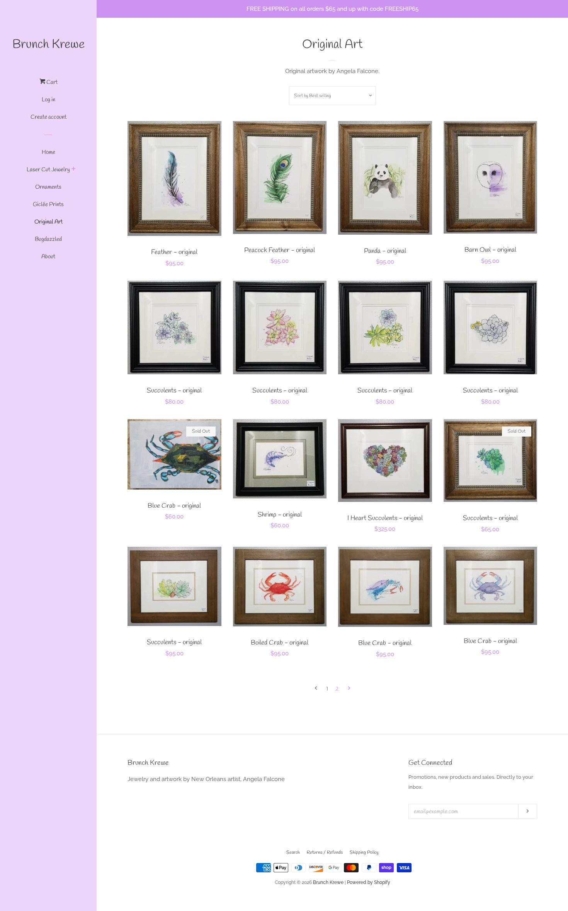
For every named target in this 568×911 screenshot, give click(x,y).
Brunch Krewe (48, 45)
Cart (51, 82)
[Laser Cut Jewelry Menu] (73, 170)
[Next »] (349, 689)
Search (293, 853)
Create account (48, 117)
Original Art (48, 222)
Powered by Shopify (368, 882)
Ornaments (48, 187)
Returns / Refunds (325, 853)
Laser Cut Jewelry (48, 170)
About (48, 257)
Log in (48, 100)
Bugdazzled (48, 239)
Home (48, 152)
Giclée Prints (48, 204)
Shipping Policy (364, 853)
